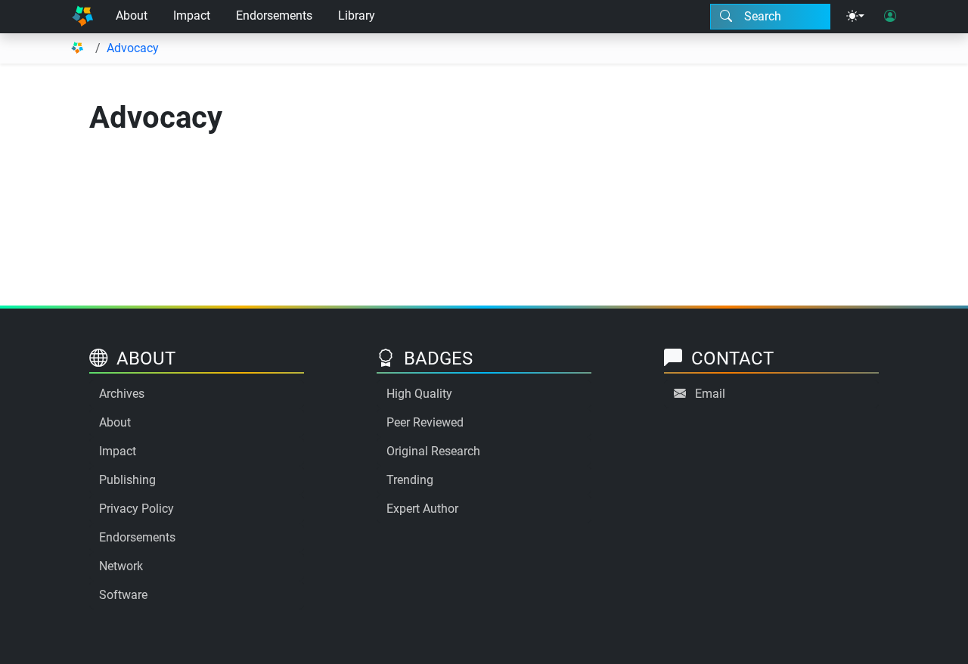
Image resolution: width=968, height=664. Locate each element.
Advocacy (133, 48)
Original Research (433, 451)
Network (121, 566)
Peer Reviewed (425, 422)
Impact (191, 15)
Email (710, 393)
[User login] (890, 16)
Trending (409, 480)
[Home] (82, 16)
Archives (121, 393)
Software (123, 595)
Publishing (127, 480)
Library (356, 15)
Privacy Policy (136, 508)
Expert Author (422, 508)
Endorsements (274, 15)
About (131, 15)
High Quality (419, 393)
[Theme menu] (855, 16)
